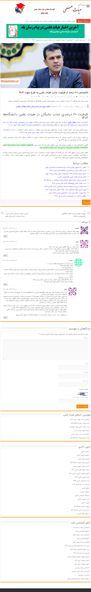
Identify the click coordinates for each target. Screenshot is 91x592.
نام (86, 363)
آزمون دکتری (85, 451)
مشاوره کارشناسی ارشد (82, 531)
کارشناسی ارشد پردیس (82, 567)
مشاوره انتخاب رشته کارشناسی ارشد (78, 578)
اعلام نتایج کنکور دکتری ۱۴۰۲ (80, 470)
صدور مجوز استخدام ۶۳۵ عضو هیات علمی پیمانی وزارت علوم (66, 173)
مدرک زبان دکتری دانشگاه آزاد (80, 510)
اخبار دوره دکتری (80, 40)
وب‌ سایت (85, 381)
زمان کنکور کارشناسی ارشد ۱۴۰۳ (79, 549)
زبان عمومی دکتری (83, 499)
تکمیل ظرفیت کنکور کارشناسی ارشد (78, 557)
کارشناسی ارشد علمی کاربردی (80, 571)
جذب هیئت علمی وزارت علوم (58, 97)
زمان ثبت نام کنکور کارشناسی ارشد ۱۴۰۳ (77, 546)
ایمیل (86, 372)
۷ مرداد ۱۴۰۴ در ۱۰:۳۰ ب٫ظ (10, 260)
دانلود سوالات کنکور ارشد (81, 564)
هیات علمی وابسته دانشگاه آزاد (79, 438)
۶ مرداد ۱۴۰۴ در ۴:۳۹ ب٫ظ (10, 241)
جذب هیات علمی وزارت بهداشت (79, 427)
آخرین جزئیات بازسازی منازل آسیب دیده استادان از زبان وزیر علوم (16, 213)
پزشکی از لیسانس (83, 575)
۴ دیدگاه (44, 97)
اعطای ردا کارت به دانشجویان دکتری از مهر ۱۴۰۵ (70, 196)
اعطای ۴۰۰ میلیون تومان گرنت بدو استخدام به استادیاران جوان (65, 167)
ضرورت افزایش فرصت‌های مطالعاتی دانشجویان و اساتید (74, 213)
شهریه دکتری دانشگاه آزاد (81, 506)
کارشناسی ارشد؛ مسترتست (81, 527)
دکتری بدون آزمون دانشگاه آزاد (79, 462)
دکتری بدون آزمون (83, 459)
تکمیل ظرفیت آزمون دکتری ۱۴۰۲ (79, 473)
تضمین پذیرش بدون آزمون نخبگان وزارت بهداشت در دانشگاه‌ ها (65, 180)
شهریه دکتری (85, 503)
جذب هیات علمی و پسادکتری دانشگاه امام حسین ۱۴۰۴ (68, 170)
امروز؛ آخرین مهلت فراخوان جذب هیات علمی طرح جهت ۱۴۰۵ (65, 189)
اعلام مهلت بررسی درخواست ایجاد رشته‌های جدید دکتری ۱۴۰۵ (65, 186)
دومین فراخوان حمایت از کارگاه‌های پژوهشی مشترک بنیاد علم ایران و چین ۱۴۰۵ (50, 21)
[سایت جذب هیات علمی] (45, 8)
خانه (89, 40)
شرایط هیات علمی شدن (81, 430)
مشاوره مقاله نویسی (83, 514)
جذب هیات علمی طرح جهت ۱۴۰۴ (31, 132)
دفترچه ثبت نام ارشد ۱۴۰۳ (81, 553)
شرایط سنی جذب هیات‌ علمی (80, 434)
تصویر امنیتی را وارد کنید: (80, 397)
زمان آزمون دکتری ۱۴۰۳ (82, 477)
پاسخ (5, 236)
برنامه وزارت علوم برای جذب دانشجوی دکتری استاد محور (67, 192)
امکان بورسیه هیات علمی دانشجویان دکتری (72, 177)
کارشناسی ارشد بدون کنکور (81, 535)
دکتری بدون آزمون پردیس (81, 466)
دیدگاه (85, 338)
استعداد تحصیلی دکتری (82, 495)
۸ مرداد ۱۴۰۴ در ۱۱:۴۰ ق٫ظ (9, 228)
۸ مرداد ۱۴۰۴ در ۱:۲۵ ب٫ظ (9, 289)
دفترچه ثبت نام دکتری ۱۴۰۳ (80, 484)
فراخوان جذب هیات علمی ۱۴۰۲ (79, 419)
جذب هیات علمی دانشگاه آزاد (80, 423)
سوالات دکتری (85, 492)
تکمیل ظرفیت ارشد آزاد (82, 560)
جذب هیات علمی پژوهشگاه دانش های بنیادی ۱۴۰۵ (69, 183)
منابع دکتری (85, 488)
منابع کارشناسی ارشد (83, 538)
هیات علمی (72, 122)
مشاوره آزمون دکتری (83, 455)
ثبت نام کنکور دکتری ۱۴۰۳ (81, 481)
